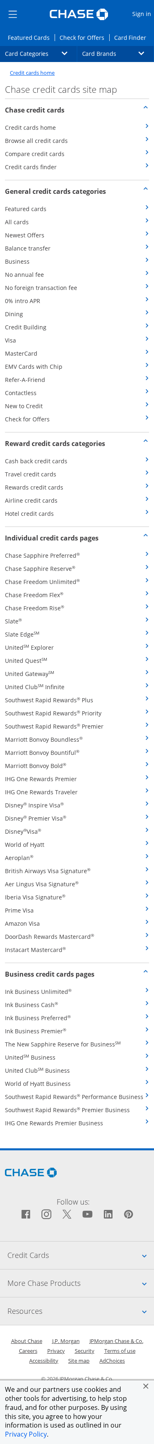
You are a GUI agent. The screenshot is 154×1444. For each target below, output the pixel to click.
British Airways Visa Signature (47, 871)
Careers (28, 1350)
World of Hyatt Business (38, 1084)
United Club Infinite (34, 687)
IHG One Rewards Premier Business (54, 1123)
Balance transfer (28, 248)
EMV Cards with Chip (33, 366)
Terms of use (120, 1350)
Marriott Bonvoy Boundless (44, 739)
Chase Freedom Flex (34, 595)
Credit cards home (32, 73)
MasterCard (21, 353)
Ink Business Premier (35, 1031)
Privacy (56, 1350)
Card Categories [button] (41, 53)
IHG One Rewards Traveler (41, 792)
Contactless (21, 393)
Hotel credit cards (29, 513)
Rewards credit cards (34, 487)
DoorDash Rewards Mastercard (49, 936)
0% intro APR (22, 301)
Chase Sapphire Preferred (42, 555)
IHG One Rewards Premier (41, 779)
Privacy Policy (26, 1434)
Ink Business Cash (31, 1005)
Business (17, 261)
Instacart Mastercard (35, 950)
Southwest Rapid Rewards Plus (49, 700)
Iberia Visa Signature (35, 897)
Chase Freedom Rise (34, 608)
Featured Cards (31, 37)
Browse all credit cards (36, 141)
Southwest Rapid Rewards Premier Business (67, 1110)
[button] (146, 1386)
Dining (14, 314)
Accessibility (43, 1360)
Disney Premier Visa (35, 818)
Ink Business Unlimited (38, 992)
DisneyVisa (23, 831)
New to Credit (24, 406)
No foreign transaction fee (41, 288)
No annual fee (24, 274)
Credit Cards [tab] (80, 1255)
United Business (30, 1057)
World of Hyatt (24, 844)
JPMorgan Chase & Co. (116, 1341)
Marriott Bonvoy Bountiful (42, 752)
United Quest (26, 661)
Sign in (142, 13)
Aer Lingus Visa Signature (41, 884)
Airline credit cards (31, 500)
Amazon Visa (22, 923)
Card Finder (133, 37)
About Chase (26, 1341)
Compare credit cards (34, 154)
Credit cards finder (31, 167)
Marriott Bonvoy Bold (35, 766)
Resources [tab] (80, 1311)
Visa (10, 340)
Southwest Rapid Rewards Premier (54, 726)
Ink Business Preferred (38, 1018)
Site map (79, 1360)
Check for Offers (84, 37)
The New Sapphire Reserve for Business (63, 1044)
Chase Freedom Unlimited (42, 582)
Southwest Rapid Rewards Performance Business (74, 1097)
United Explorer (29, 647)
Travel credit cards (30, 474)
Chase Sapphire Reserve (40, 569)
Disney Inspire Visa (34, 805)
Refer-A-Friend (25, 380)
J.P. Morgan (66, 1341)
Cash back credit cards (36, 461)
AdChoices (112, 1360)
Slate (13, 621)
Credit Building (25, 327)
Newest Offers (24, 235)
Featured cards (25, 209)
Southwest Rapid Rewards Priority (53, 713)
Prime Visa (19, 910)
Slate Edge (22, 634)
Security (84, 1350)
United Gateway (29, 674)
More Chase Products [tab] (80, 1283)
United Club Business (37, 1070)
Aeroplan (19, 858)
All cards (17, 222)
